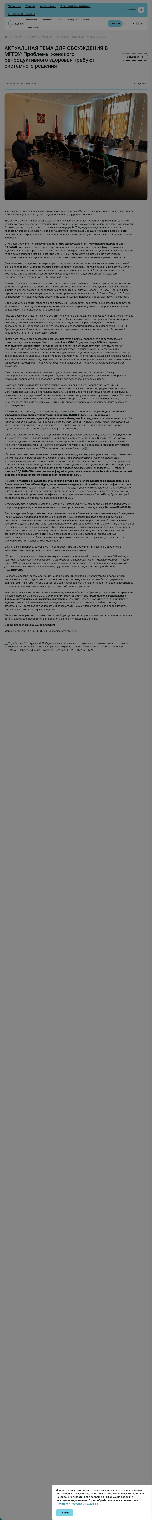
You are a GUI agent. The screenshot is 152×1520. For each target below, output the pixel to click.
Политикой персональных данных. (78, 1503)
